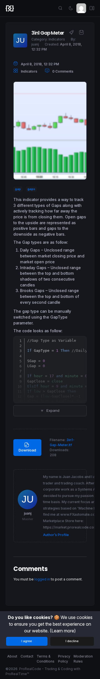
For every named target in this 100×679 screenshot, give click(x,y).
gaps (31, 189)
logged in (42, 579)
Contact (27, 656)
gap (18, 189)
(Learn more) (63, 630)
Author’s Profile (56, 535)
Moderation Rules (83, 658)
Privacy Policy (64, 658)
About (12, 656)
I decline (72, 641)
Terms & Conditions (45, 658)
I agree (26, 641)
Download (27, 450)
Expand (52, 410)
